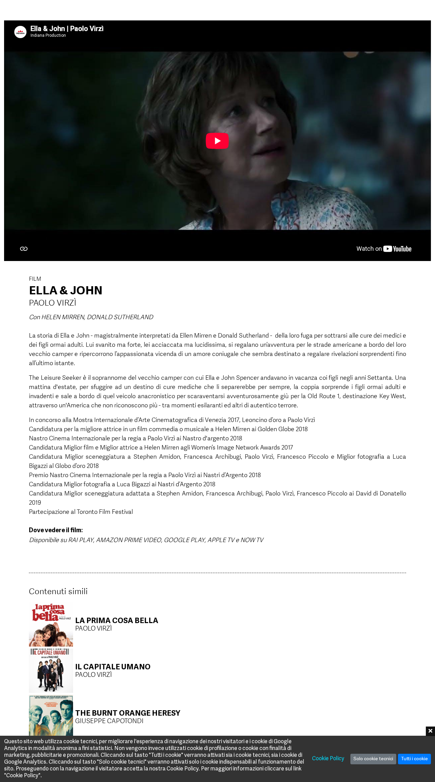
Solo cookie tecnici (373, 759)
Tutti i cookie (414, 759)
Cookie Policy (328, 758)
